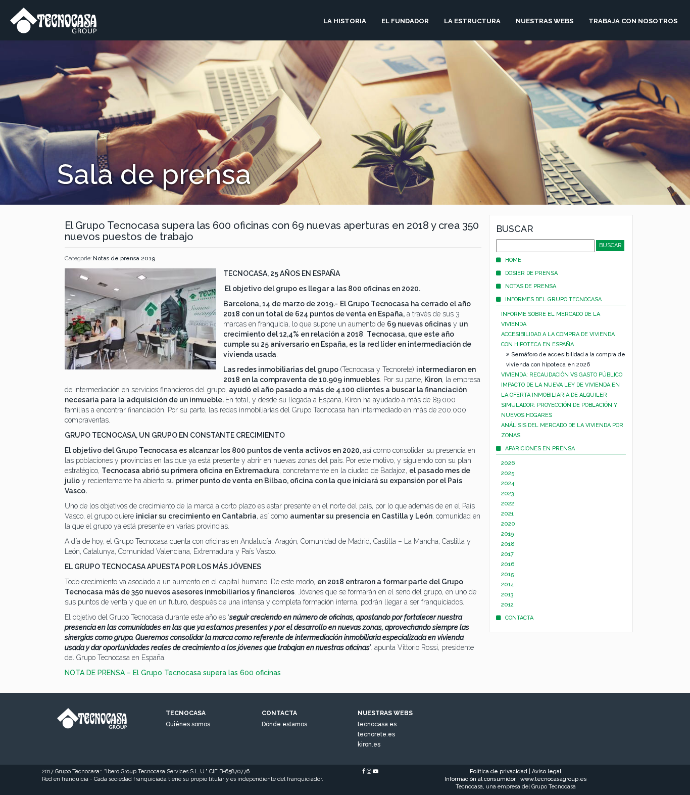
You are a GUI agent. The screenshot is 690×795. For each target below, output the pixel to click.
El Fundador (405, 21)
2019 (507, 534)
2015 (507, 574)
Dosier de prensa (531, 273)
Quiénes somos (188, 724)
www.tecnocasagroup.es (553, 779)
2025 (508, 473)
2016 (507, 564)
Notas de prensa (530, 286)
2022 (507, 503)
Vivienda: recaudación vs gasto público (561, 374)
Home (513, 260)
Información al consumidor (480, 779)
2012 (507, 604)
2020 (508, 524)
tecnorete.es (376, 734)
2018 (508, 544)
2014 (507, 584)
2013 (507, 594)
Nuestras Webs (544, 21)
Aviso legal (546, 771)
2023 (507, 493)
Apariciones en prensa (540, 448)
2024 (507, 483)
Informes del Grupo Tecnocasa (553, 299)
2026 (508, 463)
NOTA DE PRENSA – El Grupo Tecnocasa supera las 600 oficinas (173, 673)
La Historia (344, 21)
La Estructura (472, 21)
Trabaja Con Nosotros (632, 21)
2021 (507, 513)
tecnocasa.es (377, 724)
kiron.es (369, 744)
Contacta (519, 618)
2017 (507, 554)
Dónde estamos (284, 724)
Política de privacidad (498, 771)
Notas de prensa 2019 (124, 258)
